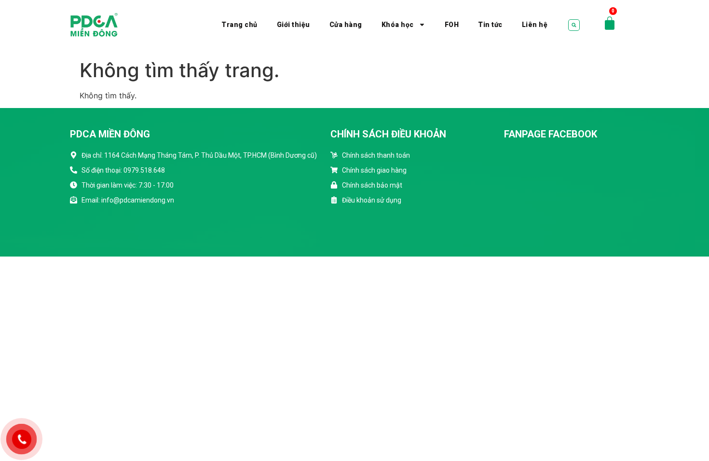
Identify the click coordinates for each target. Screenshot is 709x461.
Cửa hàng (345, 24)
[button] (574, 25)
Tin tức (490, 24)
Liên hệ (535, 24)
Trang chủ (239, 24)
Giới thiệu (293, 24)
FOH (452, 24)
